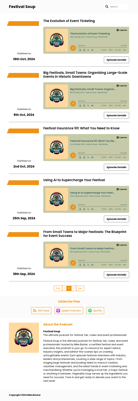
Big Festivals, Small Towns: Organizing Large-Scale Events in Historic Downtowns (85, 74)
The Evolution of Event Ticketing (69, 21)
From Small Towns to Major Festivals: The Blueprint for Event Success (84, 234)
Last (80, 288)
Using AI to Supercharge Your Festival (74, 180)
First (58, 288)
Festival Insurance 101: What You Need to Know (81, 128)
